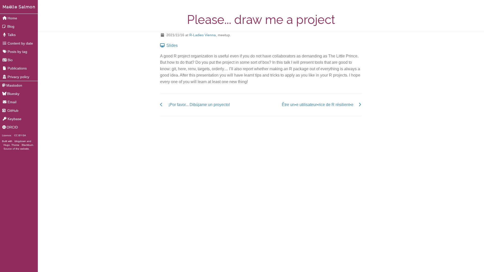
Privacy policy (18, 77)
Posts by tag (17, 52)
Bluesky (13, 94)
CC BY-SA (20, 135)
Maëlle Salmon (19, 7)
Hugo (7, 145)
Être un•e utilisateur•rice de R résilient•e (317, 105)
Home (12, 18)
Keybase (14, 119)
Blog (10, 26)
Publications (17, 68)
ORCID (12, 127)
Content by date (20, 43)
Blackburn (27, 145)
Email (12, 102)
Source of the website (16, 148)
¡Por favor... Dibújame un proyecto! (199, 105)
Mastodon (14, 85)
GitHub (12, 111)
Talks (12, 35)
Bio (10, 60)
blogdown (20, 141)
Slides (171, 45)
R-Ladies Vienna (202, 35)
